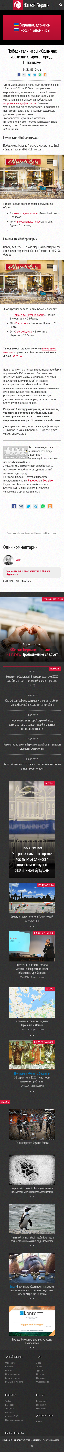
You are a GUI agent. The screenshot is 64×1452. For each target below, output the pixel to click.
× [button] (32, 1446)
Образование (42, 1382)
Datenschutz (41, 1409)
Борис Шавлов (37, 977)
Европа (49, 989)
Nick (17, 560)
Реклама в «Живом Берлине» (20, 533)
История (49, 783)
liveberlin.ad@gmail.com (46, 533)
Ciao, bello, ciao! (24, 331)
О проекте (10, 1363)
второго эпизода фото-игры (19, 103)
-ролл (22, 323)
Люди (38, 1363)
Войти (39, 1422)
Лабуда (5, 1102)
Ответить (26, 581)
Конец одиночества (25, 213)
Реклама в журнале (14, 1382)
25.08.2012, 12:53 (11, 581)
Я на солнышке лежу (27, 221)
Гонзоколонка (45, 884)
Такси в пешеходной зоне (28, 315)
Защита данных (12, 1378)
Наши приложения (14, 1420)
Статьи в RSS (11, 1416)
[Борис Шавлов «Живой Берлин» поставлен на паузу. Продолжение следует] (32, 660)
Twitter (8, 1401)
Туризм (39, 1370)
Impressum (41, 1405)
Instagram (9, 1412)
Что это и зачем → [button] (52, 1440)
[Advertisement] (32, 522)
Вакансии (9, 1367)
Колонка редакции (53, 599)
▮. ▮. (37, 920)
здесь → (18, 356)
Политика (40, 1378)
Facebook (9, 1405)
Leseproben (41, 1401)
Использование (12, 1374)
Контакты (9, 1370)
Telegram (9, 1409)
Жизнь (38, 69)
